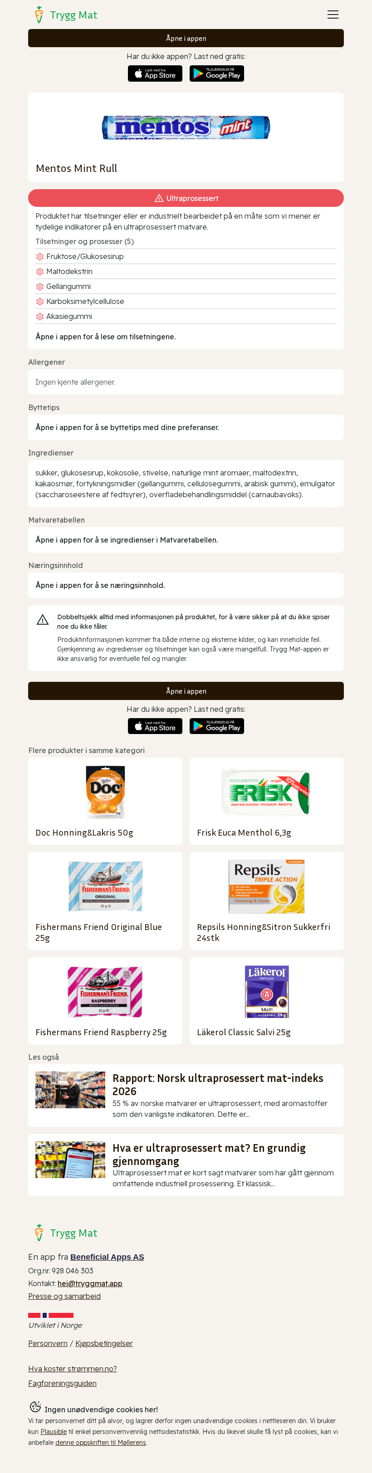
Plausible (53, 1432)
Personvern (48, 1343)
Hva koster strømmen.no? (72, 1368)
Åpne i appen (186, 38)
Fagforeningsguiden (62, 1383)
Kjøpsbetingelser (104, 1343)
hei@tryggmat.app (90, 1283)
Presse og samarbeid (64, 1296)
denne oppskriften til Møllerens (100, 1443)
